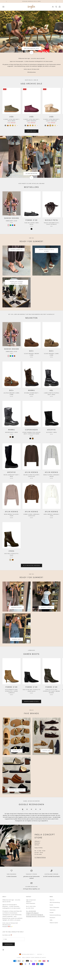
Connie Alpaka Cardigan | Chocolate (31, 515)
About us (52, 900)
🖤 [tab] (22, 809)
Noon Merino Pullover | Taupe (11, 515)
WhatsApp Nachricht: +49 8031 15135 (35, 916)
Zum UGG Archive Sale (31, 48)
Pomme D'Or (31, 220)
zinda (11, 551)
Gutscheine (52, 910)
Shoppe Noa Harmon (16, 790)
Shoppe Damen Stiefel (31, 701)
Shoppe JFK (16, 750)
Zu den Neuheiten (31, 173)
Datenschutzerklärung (55, 915)
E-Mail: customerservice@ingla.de (34, 914)
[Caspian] (8, 125)
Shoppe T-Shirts (46, 607)
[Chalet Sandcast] (10, 125)
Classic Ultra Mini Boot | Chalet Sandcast (51, 120)
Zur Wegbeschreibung (40, 857)
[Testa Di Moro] (13, 560)
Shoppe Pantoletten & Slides (46, 250)
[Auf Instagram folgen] (3, 950)
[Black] (30, 438)
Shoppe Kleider (16, 607)
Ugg (11, 117)
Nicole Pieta (51, 220)
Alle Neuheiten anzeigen (31, 565)
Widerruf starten (54, 922)
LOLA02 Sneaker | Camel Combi (51, 354)
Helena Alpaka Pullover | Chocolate (31, 475)
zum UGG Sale (31, 131)
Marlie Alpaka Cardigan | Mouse (51, 475)
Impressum (52, 917)
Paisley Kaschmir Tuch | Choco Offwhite (51, 223)
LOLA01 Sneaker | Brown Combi (31, 354)
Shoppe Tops (16, 639)
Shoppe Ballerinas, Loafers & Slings (16, 282)
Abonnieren (9, 944)
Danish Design (11, 218)
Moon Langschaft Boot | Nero (11, 475)
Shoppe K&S (46, 750)
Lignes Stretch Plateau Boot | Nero (51, 393)
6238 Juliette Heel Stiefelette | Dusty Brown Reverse (51, 691)
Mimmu (31, 390)
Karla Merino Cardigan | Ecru (51, 515)
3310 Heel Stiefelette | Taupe (11, 554)
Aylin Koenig (31, 472)
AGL (51, 390)
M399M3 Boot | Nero (11, 432)
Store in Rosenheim (54, 907)
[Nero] (13, 437)
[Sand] (15, 125)
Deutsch (39, 954)
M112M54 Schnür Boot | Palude (31, 393)
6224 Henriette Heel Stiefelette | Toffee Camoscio (11, 691)
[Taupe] (10, 560)
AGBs (51, 920)
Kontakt (51, 912)
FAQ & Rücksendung (55, 902)
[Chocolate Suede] (33, 438)
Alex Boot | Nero (51, 432)
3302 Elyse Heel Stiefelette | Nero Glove (31, 690)
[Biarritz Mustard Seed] (13, 125)
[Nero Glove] (31, 229)
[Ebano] (10, 437)
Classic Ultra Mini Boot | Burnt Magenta (31, 120)
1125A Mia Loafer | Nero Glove (31, 223)
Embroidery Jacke (11, 220)
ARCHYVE (51, 430)
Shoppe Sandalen (16, 249)
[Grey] (5, 125)
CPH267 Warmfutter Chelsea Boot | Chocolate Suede (31, 433)
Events (51, 905)
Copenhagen (31, 430)
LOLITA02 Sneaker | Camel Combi (12, 393)
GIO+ (31, 351)
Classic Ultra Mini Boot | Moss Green (11, 120)
